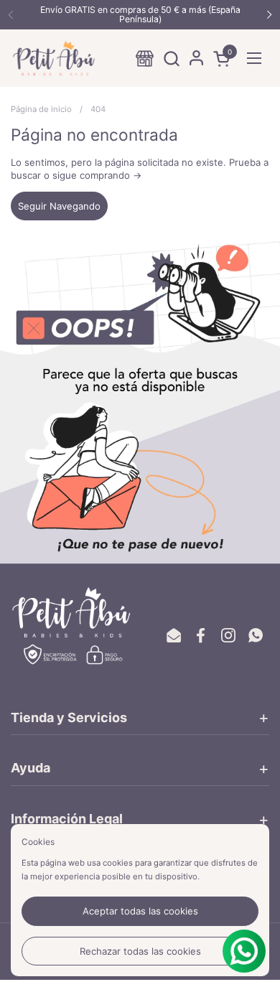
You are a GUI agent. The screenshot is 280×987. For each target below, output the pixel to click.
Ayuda (30, 767)
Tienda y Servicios (69, 717)
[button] (171, 58)
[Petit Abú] (54, 58)
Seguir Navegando (59, 206)
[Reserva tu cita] (145, 58)
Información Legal (67, 818)
